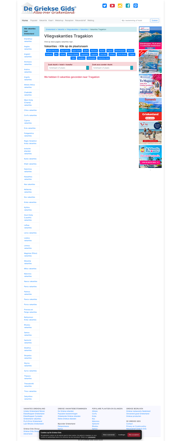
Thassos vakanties (28, 377)
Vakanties (84, 29)
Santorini (95, 424)
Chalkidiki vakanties (28, 93)
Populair (33, 20)
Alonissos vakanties (28, 63)
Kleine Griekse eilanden (67, 419)
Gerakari (130, 50)
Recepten (69, 20)
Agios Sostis (76, 50)
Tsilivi (73, 58)
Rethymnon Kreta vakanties (30, 318)
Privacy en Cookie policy (136, 426)
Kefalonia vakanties (28, 190)
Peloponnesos (63, 426)
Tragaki (131, 54)
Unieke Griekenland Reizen (34, 411)
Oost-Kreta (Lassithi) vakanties (28, 217)
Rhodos (95, 426)
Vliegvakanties (72, 29)
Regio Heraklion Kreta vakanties (30, 142)
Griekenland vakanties (32, 419)
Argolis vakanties (28, 78)
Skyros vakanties (28, 364)
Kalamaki (49, 54)
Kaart (50, 20)
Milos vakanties (30, 269)
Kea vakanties (29, 184)
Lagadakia (84, 54)
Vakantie (43, 20)
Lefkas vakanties (28, 226)
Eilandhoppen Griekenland (34, 414)
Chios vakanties (30, 110)
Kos (93, 419)
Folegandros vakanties (29, 134)
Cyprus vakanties (28, 121)
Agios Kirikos (65, 50)
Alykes (102, 50)
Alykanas (94, 50)
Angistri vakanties (28, 55)
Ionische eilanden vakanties (28, 151)
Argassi (109, 50)
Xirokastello (91, 58)
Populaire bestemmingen (67, 414)
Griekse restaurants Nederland (138, 411)
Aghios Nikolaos (52, 50)
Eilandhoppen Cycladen (33, 416)
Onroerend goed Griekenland (137, 414)
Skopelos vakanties (28, 356)
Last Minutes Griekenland (34, 424)
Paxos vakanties (30, 299)
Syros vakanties (30, 371)
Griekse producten (133, 416)
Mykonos (95, 421)
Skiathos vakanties (28, 349)
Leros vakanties (30, 233)
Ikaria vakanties (30, 159)
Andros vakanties (28, 70)
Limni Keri (103, 54)
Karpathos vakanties (28, 178)
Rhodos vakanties (28, 326)
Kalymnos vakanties (28, 170)
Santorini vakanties (28, 341)
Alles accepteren (134, 435)
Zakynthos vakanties (28, 397)
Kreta (94, 416)
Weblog (90, 20)
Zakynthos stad (103, 58)
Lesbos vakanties (28, 239)
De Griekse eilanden (66, 411)
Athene (95, 411)
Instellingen (121, 435)
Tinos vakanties (30, 391)
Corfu (94, 414)
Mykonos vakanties (28, 275)
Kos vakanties (29, 197)
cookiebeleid (91, 437)
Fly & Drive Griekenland (33, 421)
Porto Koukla (122, 54)
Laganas (94, 54)
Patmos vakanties (28, 293)
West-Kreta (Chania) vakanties (28, 102)
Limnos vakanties (28, 247)
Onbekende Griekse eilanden (69, 416)
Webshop (59, 20)
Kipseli (63, 54)
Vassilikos (81, 58)
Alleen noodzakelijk (109, 435)
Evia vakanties (30, 128)
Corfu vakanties (30, 115)
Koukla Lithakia (73, 54)
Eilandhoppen (120, 50)
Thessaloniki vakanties (29, 385)
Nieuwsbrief (80, 20)
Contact (129, 424)
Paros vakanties (30, 286)
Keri (56, 54)
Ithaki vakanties (30, 164)
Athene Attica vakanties (29, 86)
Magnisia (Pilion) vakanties (30, 254)
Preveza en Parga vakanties (30, 311)
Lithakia (112, 54)
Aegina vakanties (28, 47)
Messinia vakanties (28, 262)
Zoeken (155, 20)
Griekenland (50, 29)
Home (25, 20)
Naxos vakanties (30, 281)
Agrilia (86, 50)
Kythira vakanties (28, 208)
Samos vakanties (28, 333)
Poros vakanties (30, 304)
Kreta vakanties (30, 202)
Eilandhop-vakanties (28, 40)
